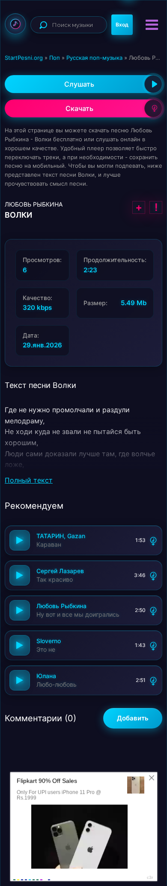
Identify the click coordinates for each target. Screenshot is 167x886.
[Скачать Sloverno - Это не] (153, 645)
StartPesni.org (24, 57)
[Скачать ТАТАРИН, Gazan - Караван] (153, 540)
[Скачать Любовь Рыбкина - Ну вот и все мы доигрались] (153, 610)
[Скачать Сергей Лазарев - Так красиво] (153, 575)
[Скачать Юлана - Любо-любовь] (153, 680)
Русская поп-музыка (94, 57)
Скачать (79, 108)
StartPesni (15, 24)
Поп (54, 57)
